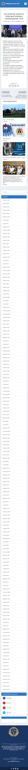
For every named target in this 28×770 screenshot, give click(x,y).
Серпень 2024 (6, 280)
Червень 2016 (6, 609)
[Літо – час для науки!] (14, 111)
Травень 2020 (6, 451)
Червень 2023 (6, 327)
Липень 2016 (6, 605)
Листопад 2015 (6, 632)
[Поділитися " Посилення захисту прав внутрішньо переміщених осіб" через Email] (18, 85)
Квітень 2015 (6, 655)
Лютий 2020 (6, 461)
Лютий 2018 (6, 542)
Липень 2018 (6, 525)
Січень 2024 (5, 304)
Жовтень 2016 (6, 595)
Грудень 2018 (6, 508)
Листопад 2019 (6, 471)
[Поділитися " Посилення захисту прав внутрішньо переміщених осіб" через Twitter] (12, 85)
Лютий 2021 (6, 421)
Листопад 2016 (6, 592)
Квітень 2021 (6, 414)
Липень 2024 (6, 283)
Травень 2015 (6, 652)
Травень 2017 (6, 572)
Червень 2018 (6, 528)
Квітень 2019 (6, 495)
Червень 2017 (6, 568)
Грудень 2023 (6, 307)
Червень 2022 (6, 367)
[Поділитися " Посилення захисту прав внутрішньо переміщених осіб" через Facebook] (10, 85)
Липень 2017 (6, 565)
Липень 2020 (6, 444)
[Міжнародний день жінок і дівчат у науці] (14, 149)
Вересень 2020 (6, 438)
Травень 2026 (6, 210)
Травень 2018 (6, 531)
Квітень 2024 (6, 294)
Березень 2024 (6, 297)
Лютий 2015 (6, 662)
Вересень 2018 (6, 518)
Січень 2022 (5, 384)
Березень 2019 (6, 498)
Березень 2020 (6, 458)
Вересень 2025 (6, 237)
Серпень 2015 (6, 642)
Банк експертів (7, 138)
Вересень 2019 (6, 478)
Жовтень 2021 (6, 394)
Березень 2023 (6, 337)
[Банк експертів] (14, 130)
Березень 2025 (6, 257)
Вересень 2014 (6, 679)
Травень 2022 (6, 371)
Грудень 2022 (6, 347)
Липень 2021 (6, 404)
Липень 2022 (6, 364)
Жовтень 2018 (6, 515)
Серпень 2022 (6, 361)
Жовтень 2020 (6, 434)
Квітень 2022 (6, 374)
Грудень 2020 (6, 428)
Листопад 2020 (6, 431)
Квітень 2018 (6, 535)
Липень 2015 (6, 645)
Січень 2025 (5, 263)
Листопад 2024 (6, 270)
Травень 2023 (6, 330)
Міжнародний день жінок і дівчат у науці (14, 157)
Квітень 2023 (6, 334)
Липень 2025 (6, 243)
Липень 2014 (6, 682)
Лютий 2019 (6, 501)
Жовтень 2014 (6, 676)
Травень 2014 (6, 689)
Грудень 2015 (6, 629)
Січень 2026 (5, 223)
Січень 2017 (5, 585)
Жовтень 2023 (6, 314)
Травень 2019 (6, 491)
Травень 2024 (6, 290)
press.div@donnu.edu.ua (13, 761)
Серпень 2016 (6, 602)
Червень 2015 (6, 649)
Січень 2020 (5, 464)
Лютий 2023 (6, 340)
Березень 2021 (6, 418)
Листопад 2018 (6, 511)
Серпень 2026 (6, 200)
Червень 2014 (6, 686)
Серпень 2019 (6, 481)
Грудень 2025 (6, 227)
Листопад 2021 (6, 391)
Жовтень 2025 (6, 233)
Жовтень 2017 (6, 555)
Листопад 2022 (6, 350)
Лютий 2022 (6, 381)
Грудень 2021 (6, 387)
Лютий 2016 (6, 622)
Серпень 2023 (6, 320)
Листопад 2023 (6, 310)
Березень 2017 (6, 578)
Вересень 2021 (6, 397)
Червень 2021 (6, 407)
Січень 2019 (5, 505)
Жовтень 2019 (6, 475)
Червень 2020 (6, 448)
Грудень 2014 (6, 669)
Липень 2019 (6, 485)
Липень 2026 (6, 203)
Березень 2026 (6, 216)
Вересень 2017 (6, 558)
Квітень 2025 (6, 253)
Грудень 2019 (6, 468)
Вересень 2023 (6, 317)
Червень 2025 (6, 247)
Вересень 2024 (6, 277)
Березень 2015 (6, 659)
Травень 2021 (6, 411)
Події (23, 21)
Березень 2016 (6, 619)
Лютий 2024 (6, 300)
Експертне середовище (16, 21)
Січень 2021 (5, 424)
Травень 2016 (6, 612)
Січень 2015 (5, 665)
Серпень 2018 (6, 521)
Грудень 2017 (6, 548)
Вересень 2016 (6, 598)
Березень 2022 (6, 377)
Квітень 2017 (6, 575)
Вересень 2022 (6, 357)
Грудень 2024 (6, 267)
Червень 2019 (6, 488)
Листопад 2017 (6, 552)
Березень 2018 (6, 538)
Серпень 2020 (6, 441)
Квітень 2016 (6, 615)
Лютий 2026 (6, 220)
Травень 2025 (6, 250)
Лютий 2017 (6, 582)
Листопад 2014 (6, 672)
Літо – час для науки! (8, 119)
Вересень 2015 (6, 639)
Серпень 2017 (6, 562)
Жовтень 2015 (6, 635)
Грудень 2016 (6, 588)
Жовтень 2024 (6, 273)
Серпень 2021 (6, 401)
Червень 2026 (6, 206)
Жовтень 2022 (6, 354)
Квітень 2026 (6, 213)
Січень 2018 (5, 545)
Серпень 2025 (6, 240)
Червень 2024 (6, 287)
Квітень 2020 (6, 454)
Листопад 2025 (6, 230)
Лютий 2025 (6, 260)
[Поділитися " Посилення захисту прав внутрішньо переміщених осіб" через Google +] (15, 85)
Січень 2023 (5, 344)
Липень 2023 (6, 324)
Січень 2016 (5, 625)
